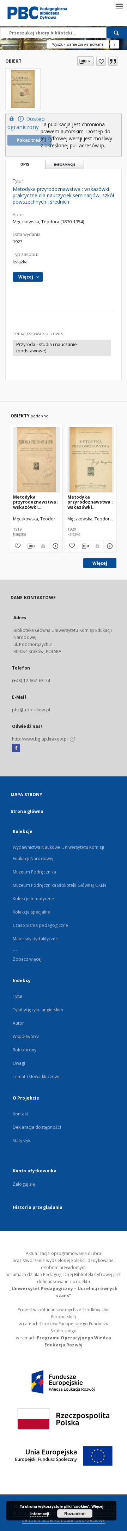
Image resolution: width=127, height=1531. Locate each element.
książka (20, 262)
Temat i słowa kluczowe (37, 1077)
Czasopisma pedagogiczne (40, 925)
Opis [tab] (24, 164)
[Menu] (119, 5)
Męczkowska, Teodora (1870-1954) (48, 222)
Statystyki (22, 1141)
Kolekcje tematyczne (33, 899)
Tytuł (18, 996)
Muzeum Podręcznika (34, 872)
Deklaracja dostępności (37, 1127)
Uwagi (19, 1063)
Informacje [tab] (64, 164)
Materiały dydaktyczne (35, 939)
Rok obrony (24, 1050)
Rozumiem (75, 1513)
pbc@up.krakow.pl (31, 710)
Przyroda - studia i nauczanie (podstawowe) (46, 347)
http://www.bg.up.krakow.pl (40, 739)
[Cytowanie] (112, 61)
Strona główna (27, 811)
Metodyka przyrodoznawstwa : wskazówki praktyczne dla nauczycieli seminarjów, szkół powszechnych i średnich (36, 502)
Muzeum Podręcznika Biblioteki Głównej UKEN (59, 885)
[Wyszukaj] (117, 32)
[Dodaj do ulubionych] (101, 61)
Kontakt (20, 1114)
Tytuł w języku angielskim (38, 1010)
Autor (18, 1023)
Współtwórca (26, 1036)
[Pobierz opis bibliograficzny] (30, 546)
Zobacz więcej (27, 959)
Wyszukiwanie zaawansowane (77, 44)
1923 (18, 242)
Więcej (99, 563)
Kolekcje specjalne (31, 912)
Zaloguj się (24, 1184)
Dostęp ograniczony (26, 123)
